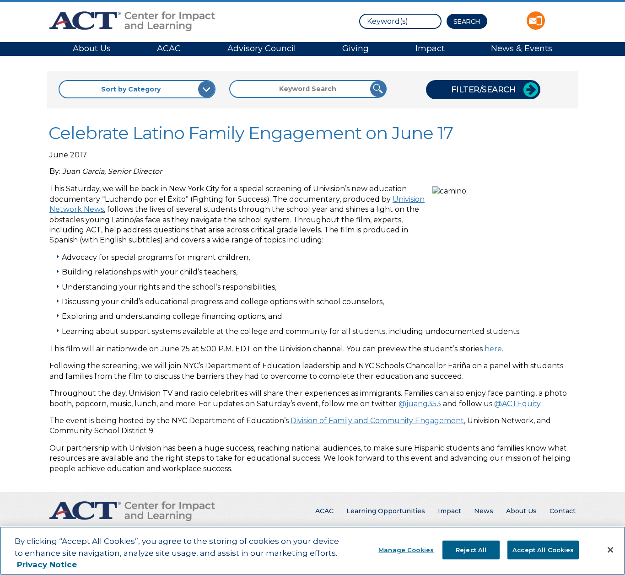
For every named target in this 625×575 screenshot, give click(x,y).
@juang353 (420, 403)
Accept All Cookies (543, 549)
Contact (563, 511)
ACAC (169, 48)
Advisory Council (261, 48)
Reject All (471, 549)
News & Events (521, 48)
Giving (355, 48)
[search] (400, 21)
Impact (430, 48)
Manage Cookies (406, 549)
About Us (92, 48)
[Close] (610, 550)
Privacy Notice (47, 564)
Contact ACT (536, 20)
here (493, 348)
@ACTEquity (517, 403)
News (483, 511)
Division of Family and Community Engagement (377, 420)
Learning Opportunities (385, 511)
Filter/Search (483, 90)
